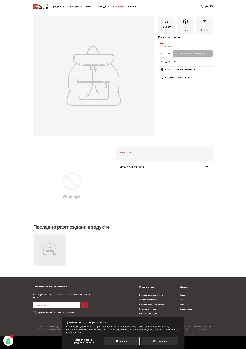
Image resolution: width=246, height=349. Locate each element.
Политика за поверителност (151, 295)
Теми (88, 6)
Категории (73, 6)
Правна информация (148, 309)
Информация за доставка (150, 313)
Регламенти (146, 287)
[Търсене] (201, 6)
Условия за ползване (148, 300)
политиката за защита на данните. (60, 312)
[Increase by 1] (169, 53)
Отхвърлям (160, 341)
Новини (132, 6)
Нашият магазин (187, 309)
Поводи (102, 6)
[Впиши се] (206, 6)
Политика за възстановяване (151, 304)
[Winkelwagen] (211, 6)
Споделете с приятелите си (177, 77)
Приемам (121, 341)
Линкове (185, 287)
